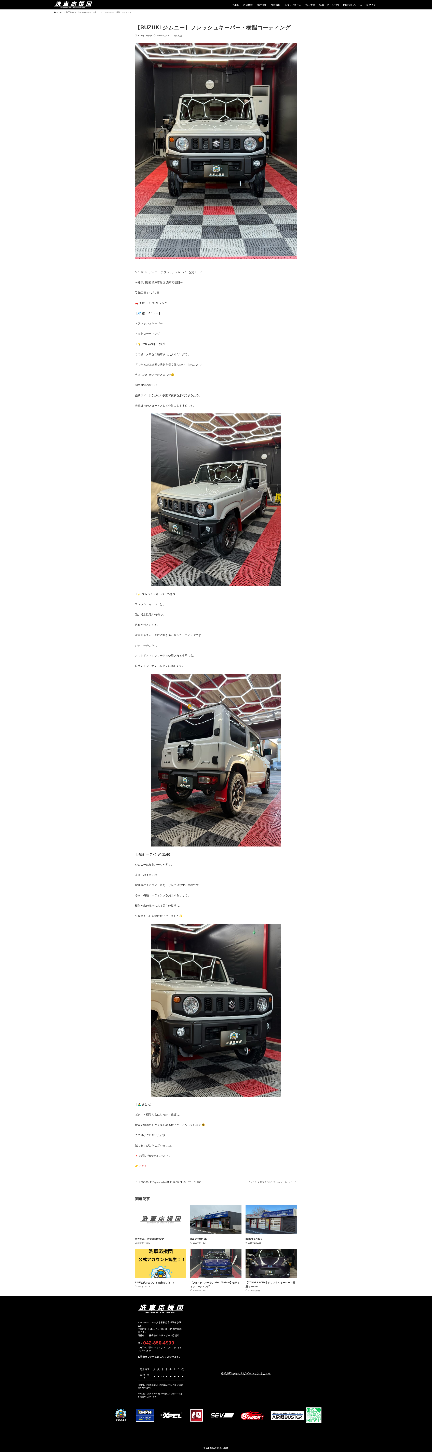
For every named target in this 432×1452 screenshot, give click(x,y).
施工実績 (178, 35)
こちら (143, 1166)
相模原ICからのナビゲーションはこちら (246, 1373)
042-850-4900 (158, 1343)
